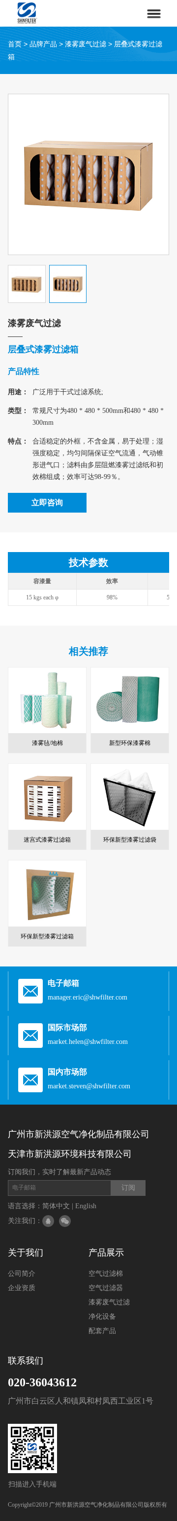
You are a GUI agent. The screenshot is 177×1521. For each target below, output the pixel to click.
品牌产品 (43, 44)
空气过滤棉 (105, 1273)
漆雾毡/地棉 (47, 743)
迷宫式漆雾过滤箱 (47, 839)
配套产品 (102, 1331)
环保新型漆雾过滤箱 (47, 936)
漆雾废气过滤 (85, 44)
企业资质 (21, 1288)
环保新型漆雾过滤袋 (129, 839)
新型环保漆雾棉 (129, 743)
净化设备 (102, 1316)
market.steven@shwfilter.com (89, 1086)
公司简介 (21, 1273)
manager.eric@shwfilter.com (87, 997)
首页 (15, 44)
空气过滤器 (105, 1288)
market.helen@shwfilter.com (88, 1041)
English (85, 1206)
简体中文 (56, 1206)
